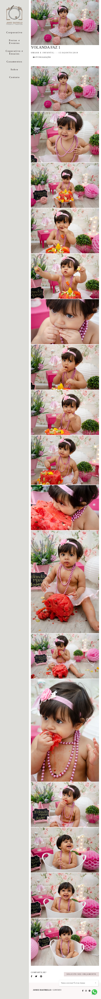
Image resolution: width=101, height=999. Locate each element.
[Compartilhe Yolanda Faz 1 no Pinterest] (41, 976)
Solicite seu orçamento (81, 974)
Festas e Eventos (14, 42)
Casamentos (14, 61)
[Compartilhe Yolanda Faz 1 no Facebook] (31, 976)
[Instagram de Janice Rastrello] (86, 991)
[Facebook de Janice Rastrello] (82, 991)
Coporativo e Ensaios (14, 52)
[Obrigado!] (56, 107)
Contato (14, 77)
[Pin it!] (73, 107)
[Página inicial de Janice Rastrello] (14, 15)
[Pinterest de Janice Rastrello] (89, 991)
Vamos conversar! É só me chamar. (73, 983)
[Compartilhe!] (65, 107)
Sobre (14, 69)
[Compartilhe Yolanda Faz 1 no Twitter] (36, 976)
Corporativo (14, 32)
